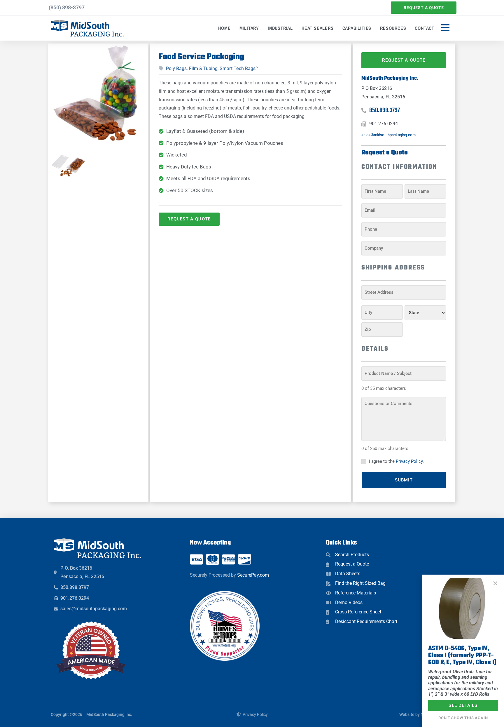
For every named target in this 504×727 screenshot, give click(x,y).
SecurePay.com (253, 575)
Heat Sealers (318, 28)
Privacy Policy (409, 461)
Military (249, 28)
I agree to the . (396, 461)
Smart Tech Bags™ (239, 68)
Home (224, 28)
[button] (495, 583)
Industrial (280, 28)
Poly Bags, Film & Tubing (192, 68)
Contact (424, 28)
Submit (404, 480)
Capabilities (357, 28)
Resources (393, 28)
